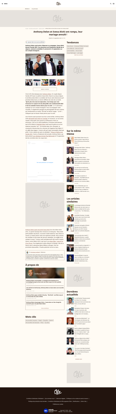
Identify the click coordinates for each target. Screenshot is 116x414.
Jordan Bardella (70, 50)
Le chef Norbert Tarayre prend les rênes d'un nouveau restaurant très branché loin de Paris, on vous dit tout (82, 300)
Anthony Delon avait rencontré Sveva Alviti (37, 230)
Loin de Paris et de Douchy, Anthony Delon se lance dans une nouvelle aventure (81, 169)
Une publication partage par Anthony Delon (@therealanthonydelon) (44, 180)
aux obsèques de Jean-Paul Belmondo (44, 136)
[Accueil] (58, 3)
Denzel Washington (71, 53)
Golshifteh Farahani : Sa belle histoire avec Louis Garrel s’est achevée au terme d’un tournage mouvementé (82, 218)
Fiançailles (45, 320)
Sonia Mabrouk (70, 48)
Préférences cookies (58, 404)
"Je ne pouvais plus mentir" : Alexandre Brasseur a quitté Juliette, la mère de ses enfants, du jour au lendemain (82, 238)
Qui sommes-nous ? (50, 398)
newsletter (113, 4)
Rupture (51, 320)
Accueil (26, 28)
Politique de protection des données (37, 401)
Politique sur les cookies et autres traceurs (77, 398)
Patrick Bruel (70, 46)
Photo (42, 322)
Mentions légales (61, 398)
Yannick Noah (79, 50)
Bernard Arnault (79, 48)
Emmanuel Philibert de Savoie (81, 46)
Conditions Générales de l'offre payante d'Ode (60, 401)
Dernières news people (33, 28)
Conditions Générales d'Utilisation (35, 398)
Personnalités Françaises (31, 320)
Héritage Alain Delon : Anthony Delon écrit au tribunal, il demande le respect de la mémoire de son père (82, 150)
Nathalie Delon (41, 124)
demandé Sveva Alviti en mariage (38, 118)
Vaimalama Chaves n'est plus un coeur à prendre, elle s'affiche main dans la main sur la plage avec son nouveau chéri (82, 312)
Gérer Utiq (83, 401)
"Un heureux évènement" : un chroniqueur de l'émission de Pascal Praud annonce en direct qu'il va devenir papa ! (82, 321)
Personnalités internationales (32, 322)
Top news (47, 322)
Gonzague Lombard (35, 252)
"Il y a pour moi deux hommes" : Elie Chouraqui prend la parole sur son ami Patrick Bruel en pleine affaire (82, 351)
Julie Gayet (80, 53)
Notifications (76, 401)
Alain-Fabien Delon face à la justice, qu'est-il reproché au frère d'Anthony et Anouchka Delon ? (81, 140)
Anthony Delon (41, 28)
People (40, 320)
